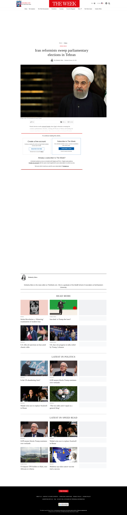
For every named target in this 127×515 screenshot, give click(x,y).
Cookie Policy (87, 496)
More (79, 8)
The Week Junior (88, 8)
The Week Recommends (43, 8)
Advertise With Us (47, 499)
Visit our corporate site (82, 510)
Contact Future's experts (50, 496)
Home (60, 43)
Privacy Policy (77, 496)
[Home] (25, 9)
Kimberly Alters (59, 60)
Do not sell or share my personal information (71, 499)
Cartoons (61, 8)
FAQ (55, 499)
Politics (65, 43)
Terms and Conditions (65, 496)
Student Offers (98, 8)
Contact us (66, 166)
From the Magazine (70, 8)
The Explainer (32, 8)
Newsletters (54, 8)
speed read (63, 46)
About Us (39, 496)
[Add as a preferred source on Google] (63, 504)
